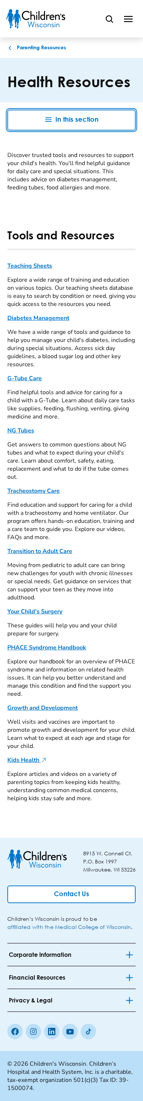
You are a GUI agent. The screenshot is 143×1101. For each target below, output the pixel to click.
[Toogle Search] (109, 19)
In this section (77, 120)
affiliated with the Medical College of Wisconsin (69, 926)
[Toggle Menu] (128, 19)
